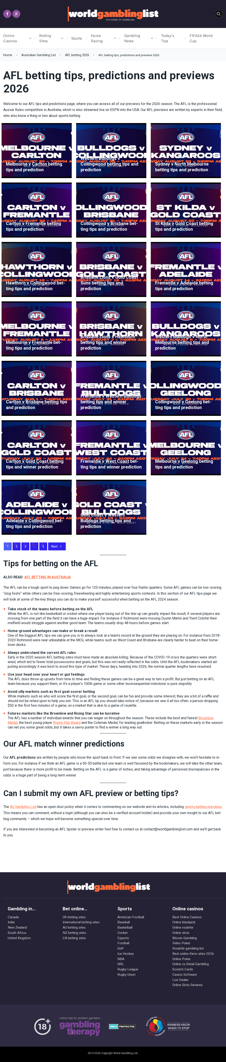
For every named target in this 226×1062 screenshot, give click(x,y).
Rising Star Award (67, 723)
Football (123, 943)
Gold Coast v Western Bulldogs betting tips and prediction (106, 520)
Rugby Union (126, 975)
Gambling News (132, 38)
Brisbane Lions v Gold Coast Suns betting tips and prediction (109, 283)
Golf (120, 948)
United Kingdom (19, 938)
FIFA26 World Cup (201, 38)
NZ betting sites (74, 933)
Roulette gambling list (188, 948)
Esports (123, 938)
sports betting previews (203, 807)
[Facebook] (7, 14)
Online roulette (182, 927)
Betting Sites (45, 38)
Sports (76, 38)
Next (54, 546)
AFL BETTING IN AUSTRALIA (47, 577)
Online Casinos (10, 38)
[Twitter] (16, 14)
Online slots (180, 933)
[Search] (219, 14)
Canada (13, 917)
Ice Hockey (125, 954)
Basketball (124, 927)
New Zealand (17, 927)
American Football (130, 917)
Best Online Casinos (187, 917)
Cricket (122, 933)
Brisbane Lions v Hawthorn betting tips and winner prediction (108, 342)
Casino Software (184, 975)
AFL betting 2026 (77, 55)
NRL (120, 964)
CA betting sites (74, 938)
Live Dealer (180, 980)
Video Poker (181, 943)
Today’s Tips (167, 38)
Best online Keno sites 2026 (191, 954)
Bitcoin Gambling (184, 938)
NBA (120, 959)
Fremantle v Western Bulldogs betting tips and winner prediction (111, 401)
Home (7, 55)
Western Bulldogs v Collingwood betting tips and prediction (109, 164)
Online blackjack (183, 922)
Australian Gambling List (38, 55)
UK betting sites (74, 917)
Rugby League (127, 969)
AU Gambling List (23, 807)
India (11, 922)
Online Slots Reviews (187, 985)
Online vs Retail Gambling (190, 964)
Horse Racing (97, 38)
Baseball (123, 922)
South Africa (17, 933)
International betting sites (81, 922)
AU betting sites (74, 927)
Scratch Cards (182, 969)
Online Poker (181, 959)
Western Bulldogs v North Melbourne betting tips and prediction (182, 342)
